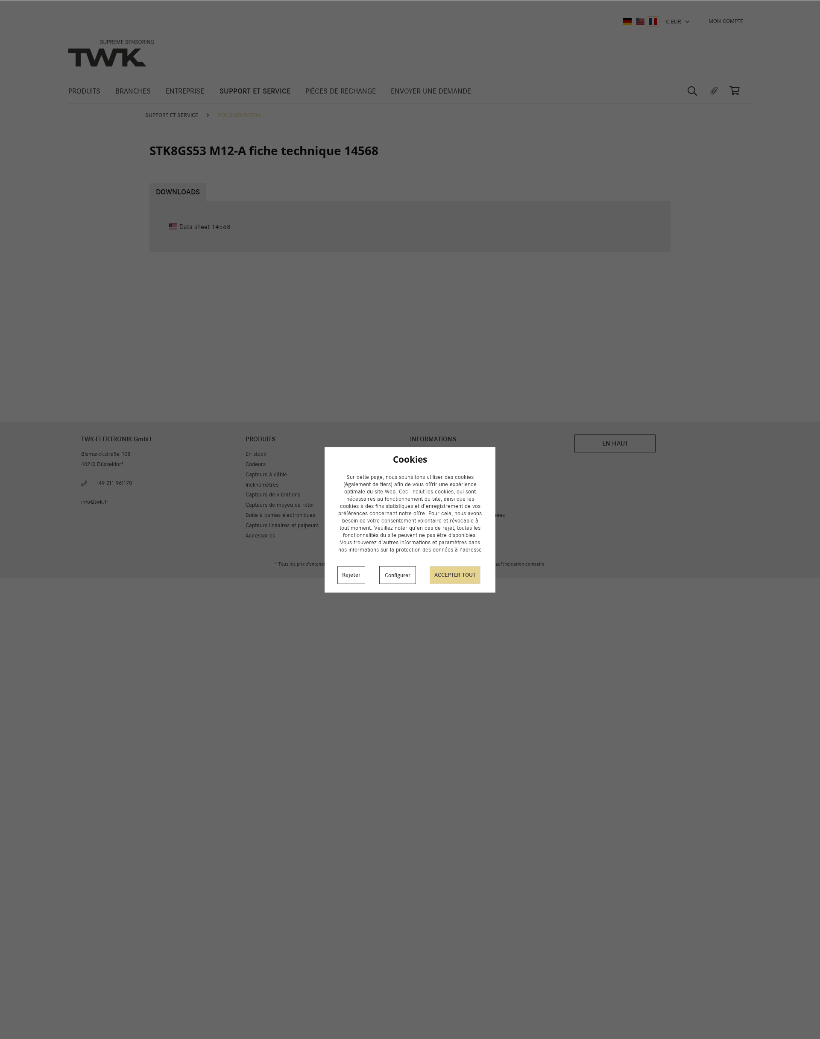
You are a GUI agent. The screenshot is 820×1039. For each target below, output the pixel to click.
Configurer (397, 575)
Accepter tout (455, 574)
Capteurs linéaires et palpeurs (282, 525)
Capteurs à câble (266, 474)
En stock (256, 454)
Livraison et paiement (436, 464)
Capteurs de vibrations (273, 494)
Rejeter (351, 574)
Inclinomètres (262, 484)
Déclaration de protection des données (457, 515)
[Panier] (739, 91)
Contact (419, 484)
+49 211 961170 (114, 483)
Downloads (178, 192)
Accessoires (260, 535)
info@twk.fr (94, 501)
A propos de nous (431, 474)
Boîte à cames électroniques (280, 515)
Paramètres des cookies (439, 454)
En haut (615, 443)
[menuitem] (726, 21)
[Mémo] (714, 91)
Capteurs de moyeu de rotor (280, 504)
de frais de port (377, 564)
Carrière (420, 494)
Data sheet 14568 (205, 227)
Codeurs (256, 464)
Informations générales (438, 525)
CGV (415, 504)
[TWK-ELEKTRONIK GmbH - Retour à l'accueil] (111, 53)
